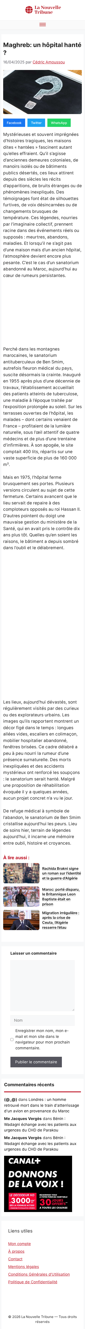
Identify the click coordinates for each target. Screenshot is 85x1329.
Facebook (14, 123)
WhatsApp (59, 123)
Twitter (36, 123)
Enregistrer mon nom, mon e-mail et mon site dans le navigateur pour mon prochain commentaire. (42, 1039)
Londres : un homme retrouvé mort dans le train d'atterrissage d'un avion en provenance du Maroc (41, 1105)
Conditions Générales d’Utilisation (39, 1274)
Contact (15, 1259)
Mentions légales (23, 1266)
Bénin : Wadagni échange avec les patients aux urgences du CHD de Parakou (40, 1124)
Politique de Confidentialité (32, 1282)
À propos (16, 1251)
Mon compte (19, 1243)
